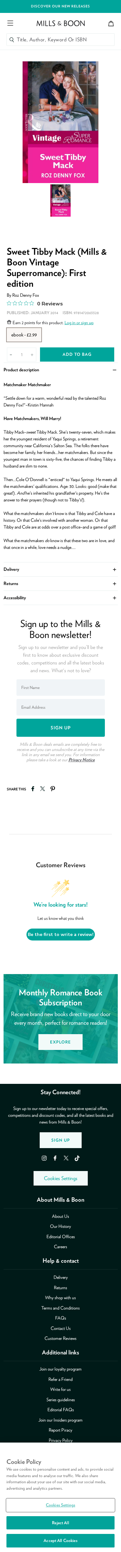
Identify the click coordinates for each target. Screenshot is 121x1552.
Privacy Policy (61, 1440)
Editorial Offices (60, 1236)
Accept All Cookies (60, 1540)
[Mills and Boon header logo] (60, 23)
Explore (60, 1042)
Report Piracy (60, 1430)
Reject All (60, 1522)
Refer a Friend (60, 1379)
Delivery (61, 569)
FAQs (60, 1318)
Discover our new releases (60, 6)
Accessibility (61, 597)
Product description (61, 369)
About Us (60, 1216)
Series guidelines (60, 1399)
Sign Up (60, 1140)
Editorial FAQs (60, 1409)
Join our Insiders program (60, 1420)
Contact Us (61, 1328)
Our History (60, 1226)
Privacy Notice (81, 759)
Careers (60, 1246)
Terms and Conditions (60, 1307)
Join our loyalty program (60, 1369)
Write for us (60, 1389)
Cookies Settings (60, 1178)
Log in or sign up (79, 322)
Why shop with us (60, 1297)
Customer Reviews (60, 1338)
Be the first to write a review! (61, 934)
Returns (61, 583)
